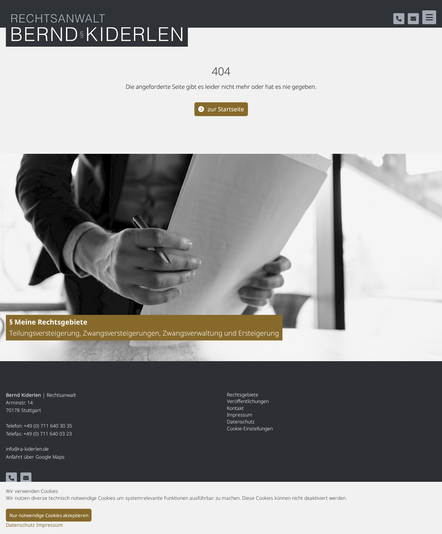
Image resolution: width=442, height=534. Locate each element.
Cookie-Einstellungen (250, 428)
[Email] (413, 18)
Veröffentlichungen (248, 401)
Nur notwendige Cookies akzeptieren (48, 515)
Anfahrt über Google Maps (35, 456)
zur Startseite (226, 109)
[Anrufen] (398, 18)
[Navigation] (429, 17)
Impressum (239, 414)
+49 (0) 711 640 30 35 (48, 425)
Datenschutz (240, 421)
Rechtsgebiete (242, 394)
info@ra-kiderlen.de (27, 449)
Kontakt (235, 408)
